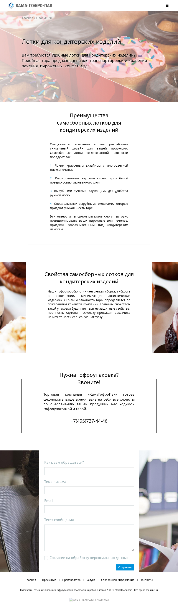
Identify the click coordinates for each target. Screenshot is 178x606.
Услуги (91, 580)
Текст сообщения (59, 519)
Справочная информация (117, 580)
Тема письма (55, 481)
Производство (71, 580)
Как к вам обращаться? (64, 462)
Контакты (146, 580)
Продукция (44, 18)
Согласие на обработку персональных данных (88, 557)
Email (48, 500)
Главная (27, 18)
